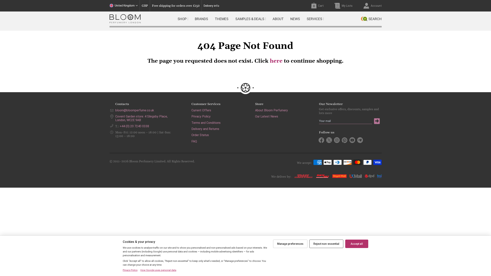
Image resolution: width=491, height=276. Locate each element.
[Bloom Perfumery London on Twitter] (329, 140)
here (276, 61)
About (278, 19)
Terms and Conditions (206, 123)
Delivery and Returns (205, 129)
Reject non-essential (326, 243)
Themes (221, 19)
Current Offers (201, 110)
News (295, 19)
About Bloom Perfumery (271, 110)
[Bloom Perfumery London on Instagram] (337, 140)
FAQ (194, 141)
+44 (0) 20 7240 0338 (134, 126)
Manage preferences (290, 243)
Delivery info (211, 5)
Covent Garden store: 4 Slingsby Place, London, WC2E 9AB (141, 118)
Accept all (357, 243)
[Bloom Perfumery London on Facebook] (322, 140)
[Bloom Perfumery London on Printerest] (345, 140)
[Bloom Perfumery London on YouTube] (352, 140)
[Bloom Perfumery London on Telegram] (360, 140)
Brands (201, 19)
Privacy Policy (201, 116)
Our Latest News (266, 116)
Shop (182, 19)
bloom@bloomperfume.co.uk (134, 110)
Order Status (200, 135)
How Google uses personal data (158, 270)
